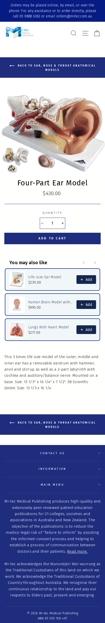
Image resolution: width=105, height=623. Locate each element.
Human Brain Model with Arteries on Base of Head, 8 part (50, 302)
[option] (52, 11)
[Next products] (95, 262)
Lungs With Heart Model (48, 327)
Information (52, 469)
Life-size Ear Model (44, 277)
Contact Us (52, 453)
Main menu (52, 484)
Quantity (52, 213)
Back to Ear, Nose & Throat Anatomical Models (56, 68)
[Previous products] (83, 262)
